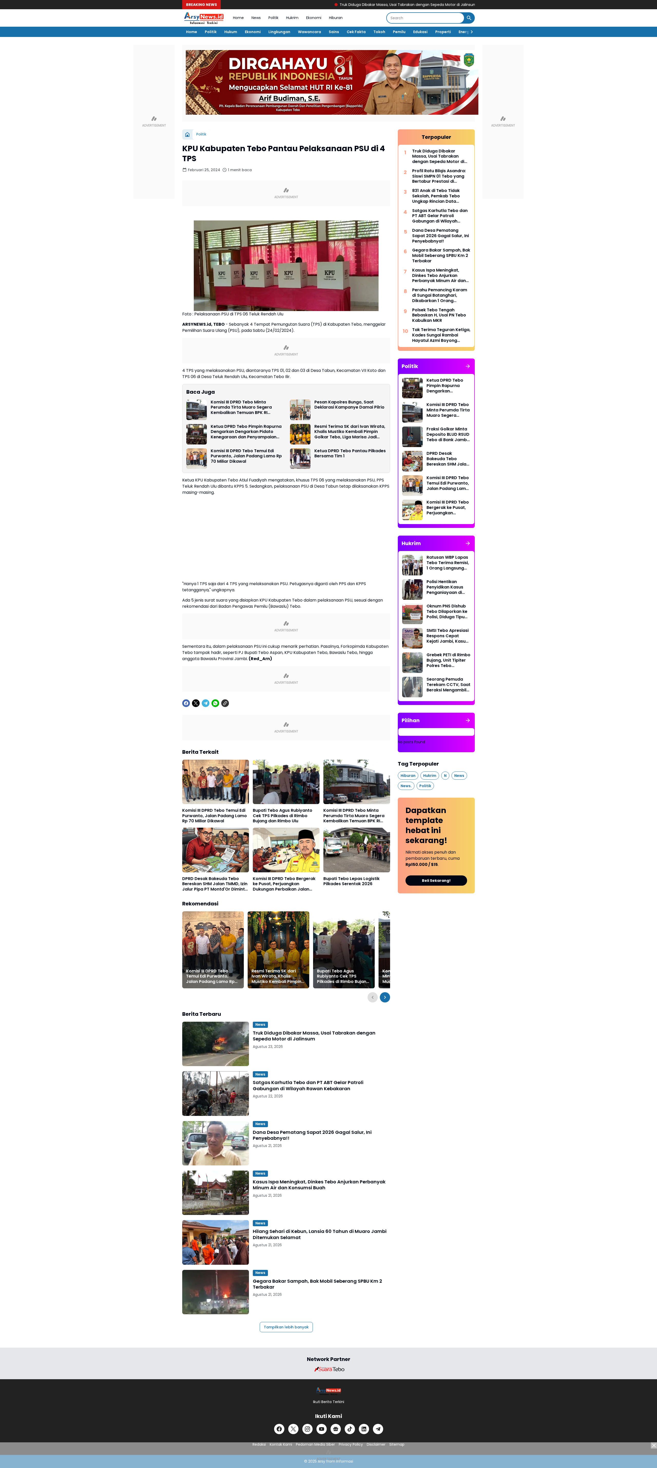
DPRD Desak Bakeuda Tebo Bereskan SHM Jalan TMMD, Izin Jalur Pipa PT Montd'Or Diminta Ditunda (215, 884)
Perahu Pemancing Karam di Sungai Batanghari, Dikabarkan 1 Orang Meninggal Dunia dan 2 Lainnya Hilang (439, 295)
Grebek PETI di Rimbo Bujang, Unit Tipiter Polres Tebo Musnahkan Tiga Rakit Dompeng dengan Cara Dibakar (448, 660)
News (256, 17)
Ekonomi (313, 17)
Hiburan (336, 17)
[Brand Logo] (328, 1369)
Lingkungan (279, 31)
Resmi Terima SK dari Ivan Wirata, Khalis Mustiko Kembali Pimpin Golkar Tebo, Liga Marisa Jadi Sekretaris (349, 432)
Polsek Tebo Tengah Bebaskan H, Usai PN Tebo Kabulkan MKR (439, 315)
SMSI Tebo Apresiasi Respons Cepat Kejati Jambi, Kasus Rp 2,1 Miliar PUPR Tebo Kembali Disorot (448, 636)
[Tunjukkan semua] (468, 366)
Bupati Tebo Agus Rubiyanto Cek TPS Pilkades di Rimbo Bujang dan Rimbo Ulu (282, 816)
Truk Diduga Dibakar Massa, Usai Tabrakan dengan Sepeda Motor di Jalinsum (349, 4)
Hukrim (292, 17)
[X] (196, 703)
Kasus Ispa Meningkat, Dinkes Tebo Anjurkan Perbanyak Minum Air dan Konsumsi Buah (319, 1185)
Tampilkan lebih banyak (286, 1327)
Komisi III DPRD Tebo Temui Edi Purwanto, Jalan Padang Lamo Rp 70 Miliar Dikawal (246, 456)
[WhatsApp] (215, 703)
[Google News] (336, 1429)
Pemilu (399, 31)
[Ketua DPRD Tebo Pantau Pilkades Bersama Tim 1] (300, 458)
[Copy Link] (225, 703)
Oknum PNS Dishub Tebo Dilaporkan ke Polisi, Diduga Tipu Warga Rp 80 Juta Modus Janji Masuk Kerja (447, 612)
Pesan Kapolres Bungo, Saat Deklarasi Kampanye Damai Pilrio (349, 405)
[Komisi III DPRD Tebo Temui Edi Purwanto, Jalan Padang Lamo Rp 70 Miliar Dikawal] (196, 458)
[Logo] (328, 1391)
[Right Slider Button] (470, 32)
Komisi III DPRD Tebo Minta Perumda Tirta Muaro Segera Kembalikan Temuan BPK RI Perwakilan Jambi (241, 408)
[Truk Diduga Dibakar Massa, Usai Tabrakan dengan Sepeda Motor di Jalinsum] (215, 1044)
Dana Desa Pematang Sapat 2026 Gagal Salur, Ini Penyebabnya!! (312, 1135)
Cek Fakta (356, 31)
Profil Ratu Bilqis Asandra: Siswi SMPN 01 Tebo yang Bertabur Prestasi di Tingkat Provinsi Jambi (439, 176)
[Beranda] (187, 134)
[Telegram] (205, 703)
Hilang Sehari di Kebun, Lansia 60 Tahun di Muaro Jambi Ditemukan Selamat (320, 1234)
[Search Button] (469, 18)
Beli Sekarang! (436, 880)
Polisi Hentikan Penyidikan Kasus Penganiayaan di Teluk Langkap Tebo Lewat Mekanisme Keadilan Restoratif (448, 587)
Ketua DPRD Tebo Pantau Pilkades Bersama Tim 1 (350, 453)
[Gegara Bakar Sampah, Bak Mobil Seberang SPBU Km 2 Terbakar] (215, 1292)
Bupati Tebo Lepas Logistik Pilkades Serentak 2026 (351, 881)
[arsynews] (203, 18)
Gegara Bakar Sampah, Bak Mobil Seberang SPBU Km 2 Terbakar (317, 1284)
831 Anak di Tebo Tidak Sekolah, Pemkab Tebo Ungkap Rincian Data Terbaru (436, 196)
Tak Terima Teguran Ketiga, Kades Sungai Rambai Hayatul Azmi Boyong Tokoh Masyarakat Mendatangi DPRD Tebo (441, 335)
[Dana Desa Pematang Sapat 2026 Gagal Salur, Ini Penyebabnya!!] (215, 1143)
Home (238, 17)
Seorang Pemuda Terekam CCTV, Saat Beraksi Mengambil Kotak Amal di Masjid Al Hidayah (448, 685)
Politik (273, 17)
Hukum (230, 31)
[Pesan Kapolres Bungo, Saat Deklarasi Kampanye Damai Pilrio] (300, 410)
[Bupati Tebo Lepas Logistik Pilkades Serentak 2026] (356, 850)
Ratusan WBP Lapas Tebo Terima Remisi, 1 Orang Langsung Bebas (448, 563)
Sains (334, 31)
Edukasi (420, 31)
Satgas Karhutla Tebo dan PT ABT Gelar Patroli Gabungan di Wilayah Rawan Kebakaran (308, 1085)
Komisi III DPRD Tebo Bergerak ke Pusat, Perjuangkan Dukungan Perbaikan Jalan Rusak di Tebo (284, 884)
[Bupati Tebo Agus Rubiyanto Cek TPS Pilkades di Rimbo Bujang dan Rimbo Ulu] (286, 782)
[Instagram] (307, 1429)
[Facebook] (186, 703)
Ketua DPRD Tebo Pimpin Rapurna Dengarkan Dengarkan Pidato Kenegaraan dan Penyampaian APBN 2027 (246, 432)
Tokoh (379, 31)
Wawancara (309, 31)
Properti (443, 31)
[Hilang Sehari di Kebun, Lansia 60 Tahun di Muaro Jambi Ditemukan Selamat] (215, 1242)
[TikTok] (350, 1429)
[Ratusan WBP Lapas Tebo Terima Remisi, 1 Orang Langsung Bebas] (412, 565)
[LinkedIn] (364, 1429)
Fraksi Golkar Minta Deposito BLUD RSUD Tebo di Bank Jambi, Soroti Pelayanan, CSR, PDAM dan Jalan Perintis (448, 434)
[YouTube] (321, 1429)
